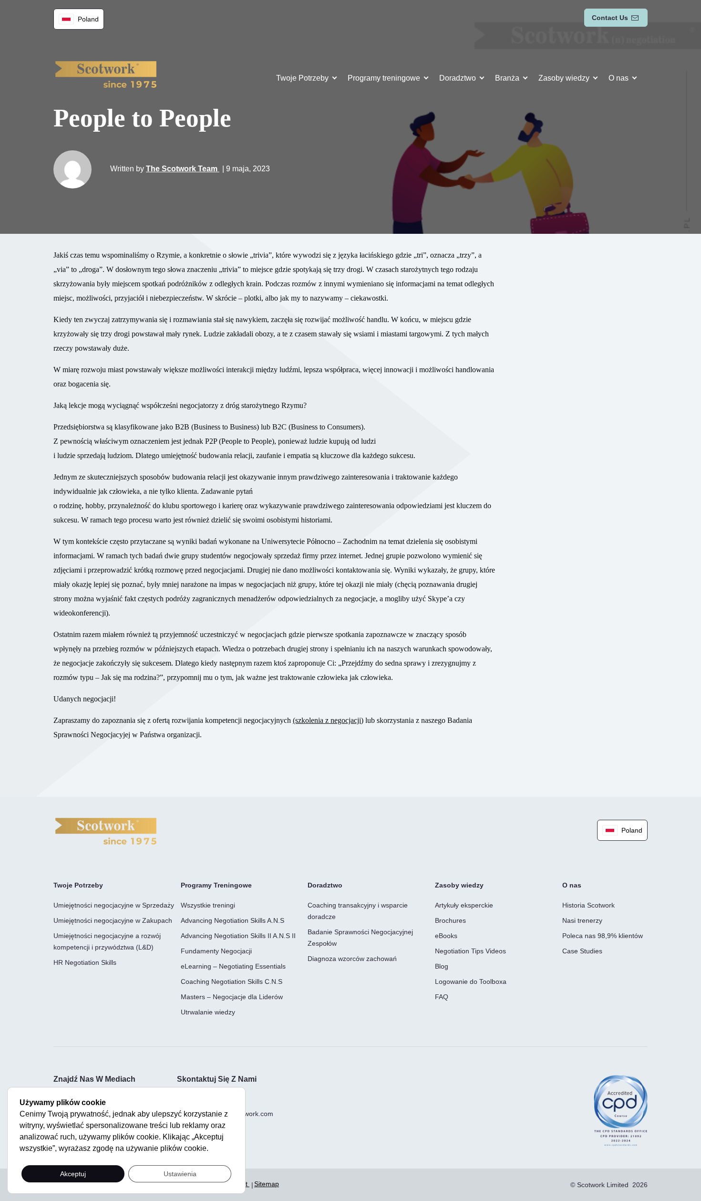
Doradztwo (457, 78)
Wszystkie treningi (208, 905)
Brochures (450, 920)
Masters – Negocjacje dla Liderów (232, 997)
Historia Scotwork (588, 905)
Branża (507, 78)
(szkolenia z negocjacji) (328, 720)
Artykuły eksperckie (464, 905)
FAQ (441, 997)
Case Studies (582, 951)
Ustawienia (180, 1174)
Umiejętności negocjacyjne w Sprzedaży (113, 905)
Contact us (610, 17)
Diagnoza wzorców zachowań (352, 958)
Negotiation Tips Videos (470, 951)
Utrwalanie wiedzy (208, 1012)
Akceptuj (73, 1174)
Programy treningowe (384, 78)
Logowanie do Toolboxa (470, 981)
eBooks (446, 936)
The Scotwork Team (182, 169)
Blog (441, 966)
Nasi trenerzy (582, 920)
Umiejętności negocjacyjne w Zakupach (112, 920)
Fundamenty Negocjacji (216, 951)
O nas (618, 78)
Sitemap (266, 1184)
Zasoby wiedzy (563, 78)
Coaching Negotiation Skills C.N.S (231, 981)
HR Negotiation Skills (84, 962)
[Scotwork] (105, 830)
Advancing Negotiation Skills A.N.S (232, 920)
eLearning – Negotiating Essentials (233, 966)
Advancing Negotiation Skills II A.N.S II (238, 936)
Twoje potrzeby (302, 78)
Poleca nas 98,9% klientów (602, 936)
